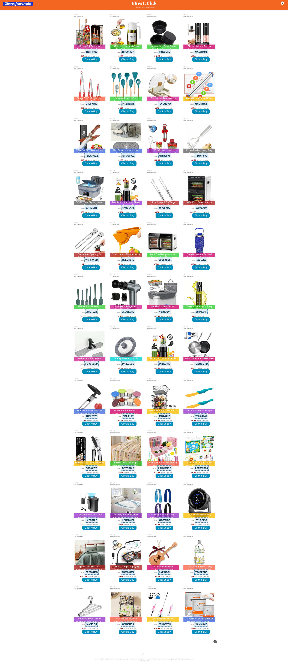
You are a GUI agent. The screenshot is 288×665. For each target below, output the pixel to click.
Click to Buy (91, 59)
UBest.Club (143, 661)
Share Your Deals (17, 4)
